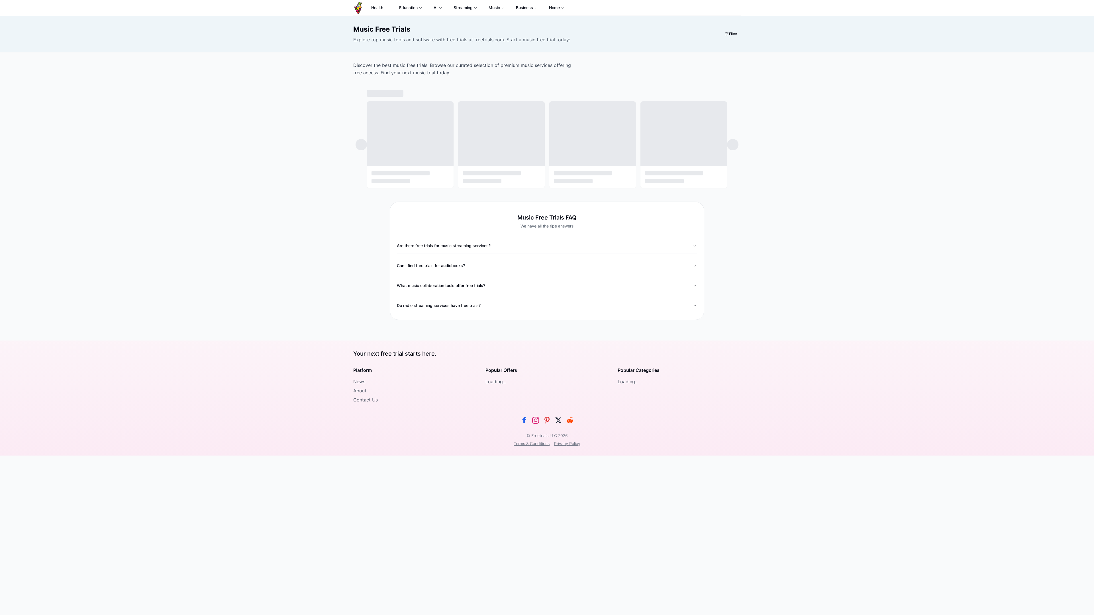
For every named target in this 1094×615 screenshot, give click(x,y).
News (359, 381)
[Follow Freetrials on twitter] (558, 420)
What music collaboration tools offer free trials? (441, 285)
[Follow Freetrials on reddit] (569, 420)
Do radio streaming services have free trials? (439, 305)
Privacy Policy (567, 443)
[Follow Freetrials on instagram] (535, 420)
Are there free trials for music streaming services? (444, 245)
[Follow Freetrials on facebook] (524, 420)
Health (377, 7)
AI (436, 7)
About (359, 390)
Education (408, 7)
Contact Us (365, 400)
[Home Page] (358, 8)
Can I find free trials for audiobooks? (431, 265)
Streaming (463, 7)
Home (554, 7)
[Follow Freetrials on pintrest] (547, 420)
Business (524, 7)
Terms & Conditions (532, 443)
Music (494, 7)
